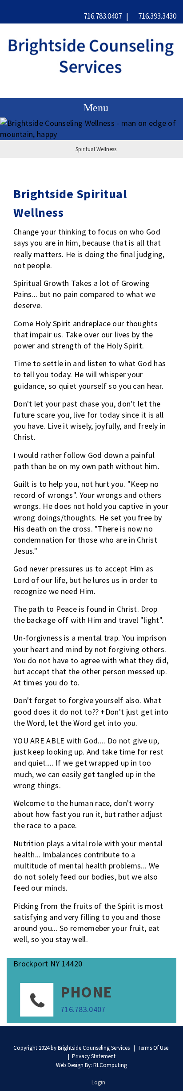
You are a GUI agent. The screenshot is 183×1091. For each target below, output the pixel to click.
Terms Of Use (153, 1048)
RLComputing (110, 1065)
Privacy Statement (93, 1056)
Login (98, 1082)
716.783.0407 (102, 16)
